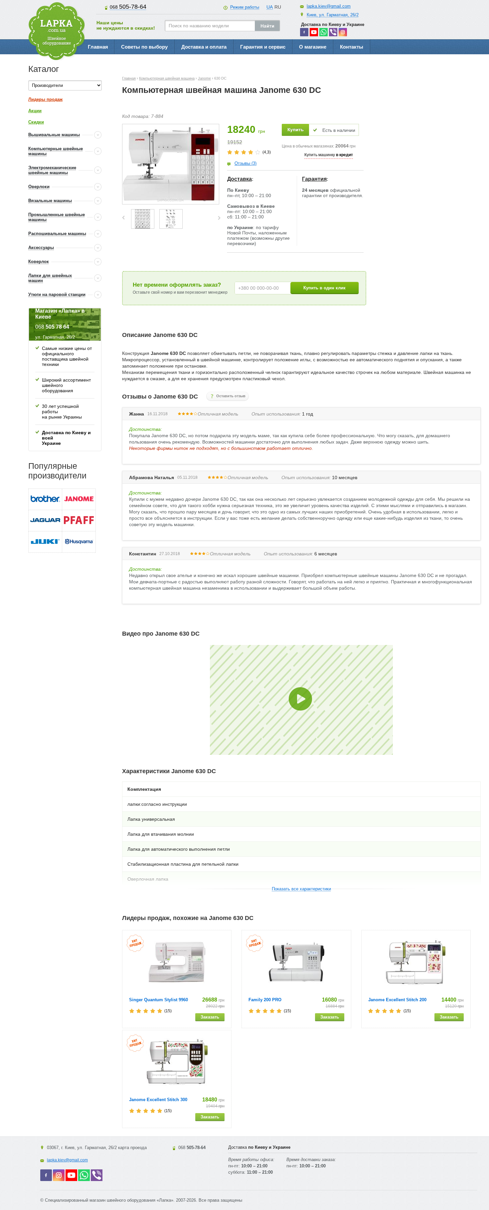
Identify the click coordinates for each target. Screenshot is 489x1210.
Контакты (351, 47)
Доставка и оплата (204, 47)
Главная (98, 47)
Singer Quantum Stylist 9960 (158, 999)
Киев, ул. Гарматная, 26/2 (333, 14)
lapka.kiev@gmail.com (329, 6)
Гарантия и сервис (262, 47)
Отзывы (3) (245, 163)
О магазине (312, 47)
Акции (35, 110)
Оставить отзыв (230, 396)
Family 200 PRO (264, 999)
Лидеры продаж (45, 99)
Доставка (239, 179)
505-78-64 (128, 6)
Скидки (36, 122)
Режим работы (244, 7)
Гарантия (314, 179)
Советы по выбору (144, 47)
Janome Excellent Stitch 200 (397, 999)
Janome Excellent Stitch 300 (158, 1099)
